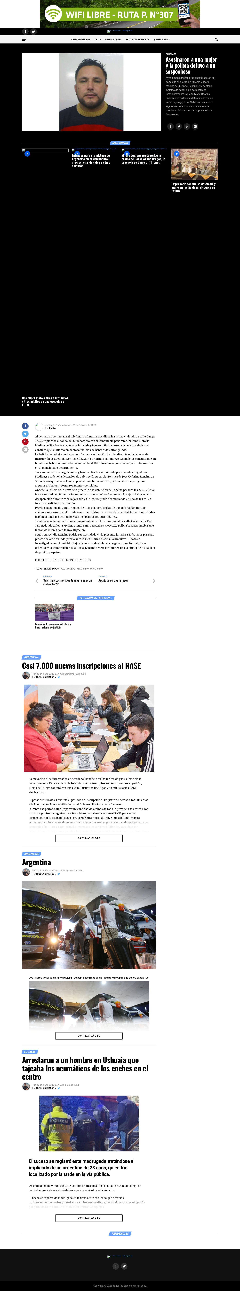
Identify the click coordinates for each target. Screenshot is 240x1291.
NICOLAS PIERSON (46, 677)
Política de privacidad (137, 39)
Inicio (98, 39)
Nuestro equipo (113, 39)
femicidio (83, 569)
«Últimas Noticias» (80, 39)
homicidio (97, 569)
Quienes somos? (161, 39)
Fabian (52, 428)
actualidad (68, 569)
